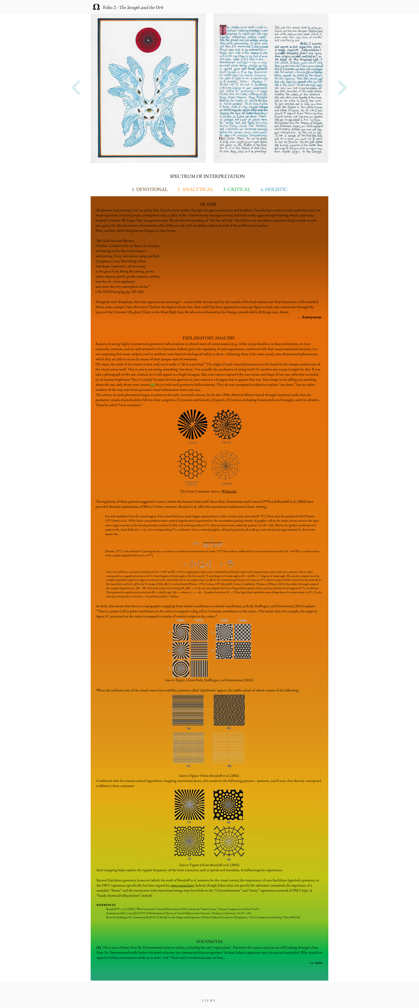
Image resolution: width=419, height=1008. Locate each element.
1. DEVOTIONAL (150, 189)
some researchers (182, 885)
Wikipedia (229, 491)
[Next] (76, 87)
